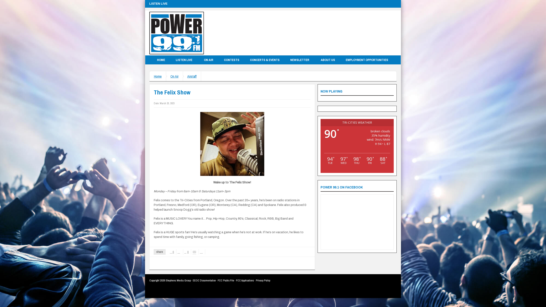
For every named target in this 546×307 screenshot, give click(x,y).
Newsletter (299, 60)
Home (161, 60)
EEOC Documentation (204, 280)
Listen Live (184, 60)
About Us (328, 60)
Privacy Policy (263, 280)
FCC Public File (226, 280)
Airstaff (192, 76)
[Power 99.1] (176, 33)
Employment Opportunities (367, 60)
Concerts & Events (265, 60)
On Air (208, 60)
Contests (231, 60)
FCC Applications (245, 280)
